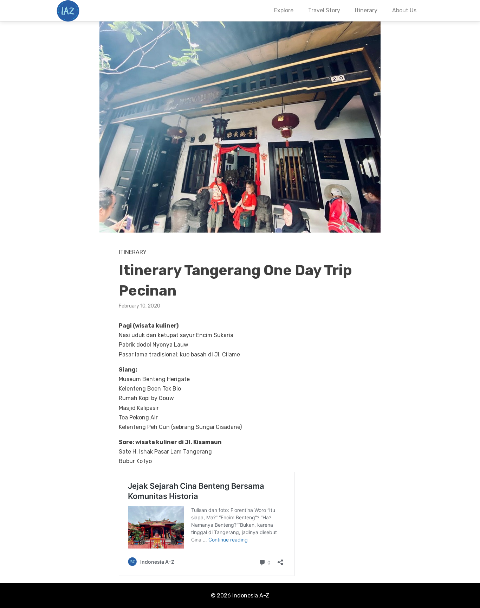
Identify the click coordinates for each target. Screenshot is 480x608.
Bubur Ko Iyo (135, 461)
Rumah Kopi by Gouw (146, 398)
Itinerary (366, 10)
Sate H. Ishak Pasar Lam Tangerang (165, 451)
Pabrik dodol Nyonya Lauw (153, 344)
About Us (404, 10)
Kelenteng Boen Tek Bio (150, 388)
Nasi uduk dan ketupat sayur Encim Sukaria (176, 335)
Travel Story (324, 10)
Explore (283, 10)
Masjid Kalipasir (139, 408)
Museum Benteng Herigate (154, 379)
